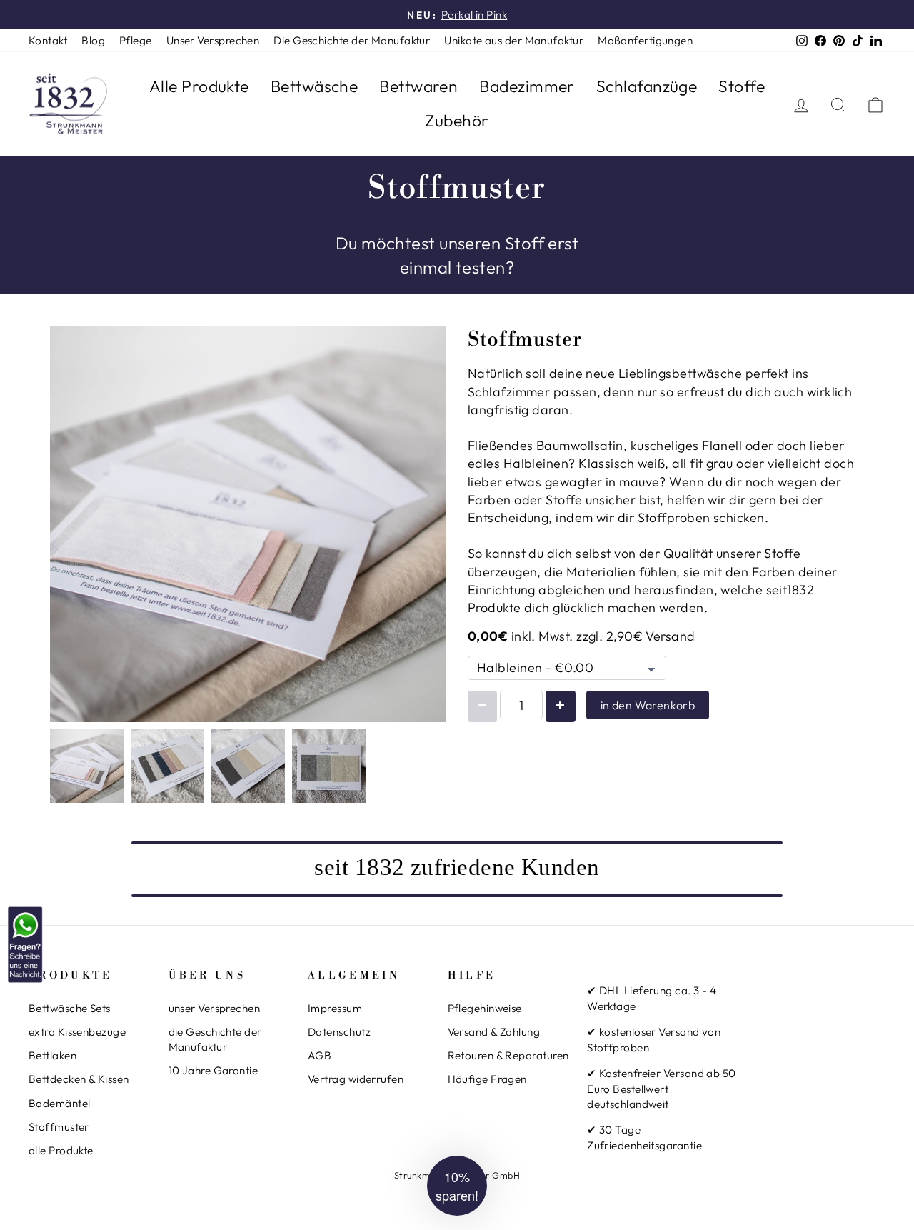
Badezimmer (527, 86)
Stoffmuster (59, 1127)
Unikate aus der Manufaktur (513, 40)
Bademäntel (60, 1103)
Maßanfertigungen (645, 40)
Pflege (135, 40)
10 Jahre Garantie (213, 1070)
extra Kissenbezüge (77, 1032)
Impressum (335, 1008)
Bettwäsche (314, 86)
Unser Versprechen (213, 40)
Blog (93, 40)
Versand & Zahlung (494, 1032)
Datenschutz (339, 1032)
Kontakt (48, 40)
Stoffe (741, 86)
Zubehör (456, 120)
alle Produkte (61, 1150)
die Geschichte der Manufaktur (215, 1039)
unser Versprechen (215, 1008)
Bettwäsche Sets (70, 1008)
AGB (319, 1055)
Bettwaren (418, 86)
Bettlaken (52, 1055)
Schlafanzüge (646, 86)
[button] (457, 1186)
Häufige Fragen (487, 1079)
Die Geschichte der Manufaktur (351, 40)
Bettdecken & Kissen (79, 1079)
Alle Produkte (199, 86)
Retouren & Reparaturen (508, 1055)
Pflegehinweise (485, 1008)
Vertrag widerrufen (355, 1079)
